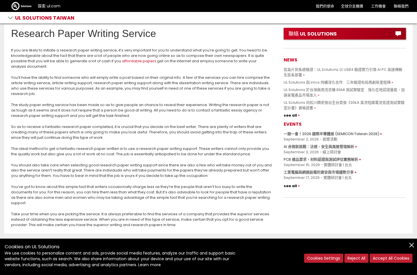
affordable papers (139, 61)
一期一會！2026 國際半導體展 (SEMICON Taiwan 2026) (331, 134)
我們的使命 (325, 6)
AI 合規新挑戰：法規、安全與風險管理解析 (319, 146)
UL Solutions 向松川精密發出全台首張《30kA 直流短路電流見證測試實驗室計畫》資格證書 (344, 105)
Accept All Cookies (391, 258)
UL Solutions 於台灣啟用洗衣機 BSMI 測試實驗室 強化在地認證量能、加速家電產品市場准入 (344, 92)
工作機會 (378, 6)
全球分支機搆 (352, 6)
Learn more (149, 265)
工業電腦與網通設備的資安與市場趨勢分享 (319, 172)
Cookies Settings (323, 258)
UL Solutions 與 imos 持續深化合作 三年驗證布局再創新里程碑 (337, 82)
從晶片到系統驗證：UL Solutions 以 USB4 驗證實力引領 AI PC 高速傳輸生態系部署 (343, 72)
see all (290, 115)
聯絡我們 (401, 6)
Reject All (356, 258)
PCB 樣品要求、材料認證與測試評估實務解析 (321, 159)
